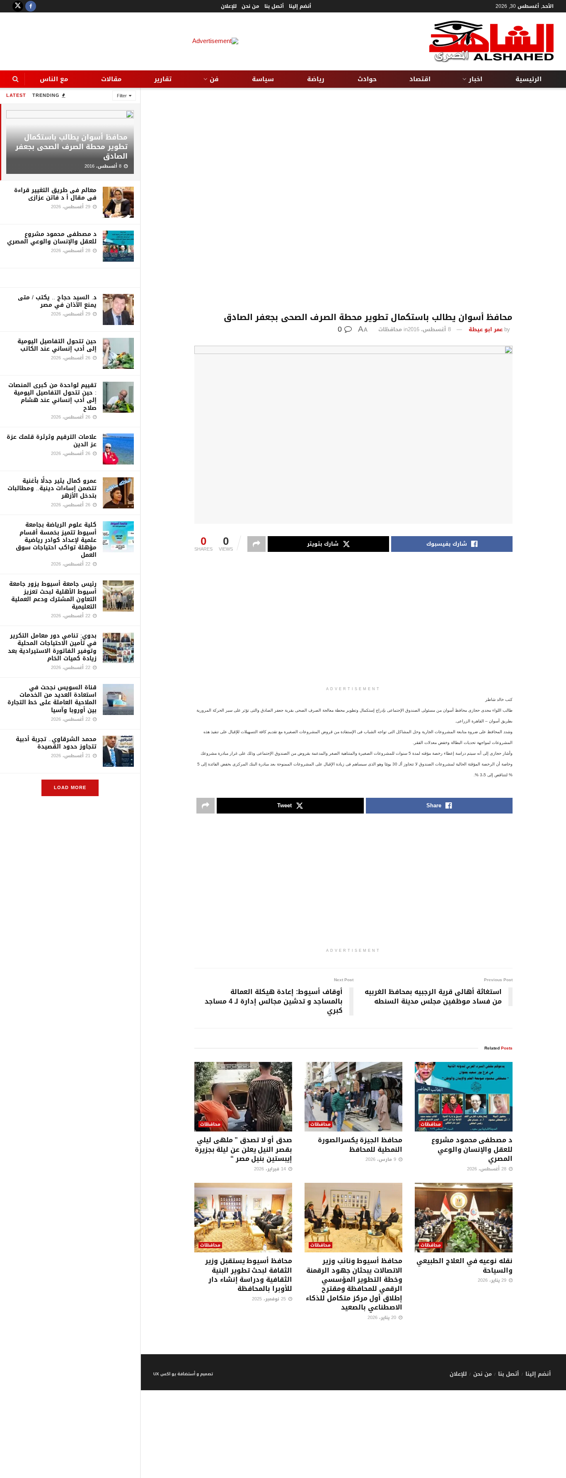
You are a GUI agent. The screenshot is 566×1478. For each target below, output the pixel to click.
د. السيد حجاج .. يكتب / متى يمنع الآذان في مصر (57, 301)
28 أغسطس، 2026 (487, 1169)
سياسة (263, 79)
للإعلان (229, 6)
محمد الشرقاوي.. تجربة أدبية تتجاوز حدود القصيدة (56, 743)
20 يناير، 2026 (383, 1317)
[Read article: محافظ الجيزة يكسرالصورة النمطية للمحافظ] (353, 1097)
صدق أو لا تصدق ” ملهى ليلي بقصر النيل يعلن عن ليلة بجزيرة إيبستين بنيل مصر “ (243, 1149)
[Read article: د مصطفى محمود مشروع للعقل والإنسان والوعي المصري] (464, 1097)
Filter (122, 95)
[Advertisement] (353, 200)
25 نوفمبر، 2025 (270, 1299)
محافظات (390, 329)
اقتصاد (420, 79)
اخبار (475, 79)
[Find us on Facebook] (30, 6)
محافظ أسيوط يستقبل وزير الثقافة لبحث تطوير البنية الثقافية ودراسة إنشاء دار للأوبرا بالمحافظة (248, 1274)
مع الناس (54, 79)
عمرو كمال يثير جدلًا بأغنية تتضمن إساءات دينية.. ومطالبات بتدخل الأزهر (52, 488)
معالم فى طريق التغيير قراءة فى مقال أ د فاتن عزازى (55, 194)
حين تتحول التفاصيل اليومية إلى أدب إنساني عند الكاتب (57, 345)
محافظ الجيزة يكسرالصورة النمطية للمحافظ (360, 1144)
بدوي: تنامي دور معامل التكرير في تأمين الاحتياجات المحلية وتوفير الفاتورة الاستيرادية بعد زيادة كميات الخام (52, 647)
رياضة (315, 79)
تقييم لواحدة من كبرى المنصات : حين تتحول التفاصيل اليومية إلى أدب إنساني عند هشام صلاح (52, 397)
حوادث (367, 79)
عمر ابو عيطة (486, 329)
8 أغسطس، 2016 (429, 329)
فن (214, 79)
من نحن (250, 6)
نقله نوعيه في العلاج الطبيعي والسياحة (464, 1265)
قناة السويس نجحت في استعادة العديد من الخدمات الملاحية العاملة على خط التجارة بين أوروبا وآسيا (52, 699)
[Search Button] (15, 79)
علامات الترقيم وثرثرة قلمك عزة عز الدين (52, 440)
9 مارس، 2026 (381, 1159)
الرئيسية (528, 79)
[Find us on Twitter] (17, 6)
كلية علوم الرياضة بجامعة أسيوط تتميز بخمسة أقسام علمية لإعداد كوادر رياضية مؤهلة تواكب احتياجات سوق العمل (56, 540)
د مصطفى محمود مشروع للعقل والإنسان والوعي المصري (52, 238)
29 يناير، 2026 (493, 1280)
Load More (70, 787)
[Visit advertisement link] (70, 277)
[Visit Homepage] (491, 41)
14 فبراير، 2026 (271, 1169)
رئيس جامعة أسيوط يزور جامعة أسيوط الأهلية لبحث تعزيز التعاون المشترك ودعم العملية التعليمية (53, 595)
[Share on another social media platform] (256, 544)
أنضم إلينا (300, 6)
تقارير (163, 79)
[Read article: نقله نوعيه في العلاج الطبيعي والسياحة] (464, 1218)
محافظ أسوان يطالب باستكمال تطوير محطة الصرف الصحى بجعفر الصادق (71, 146)
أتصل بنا (274, 6)
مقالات (111, 79)
